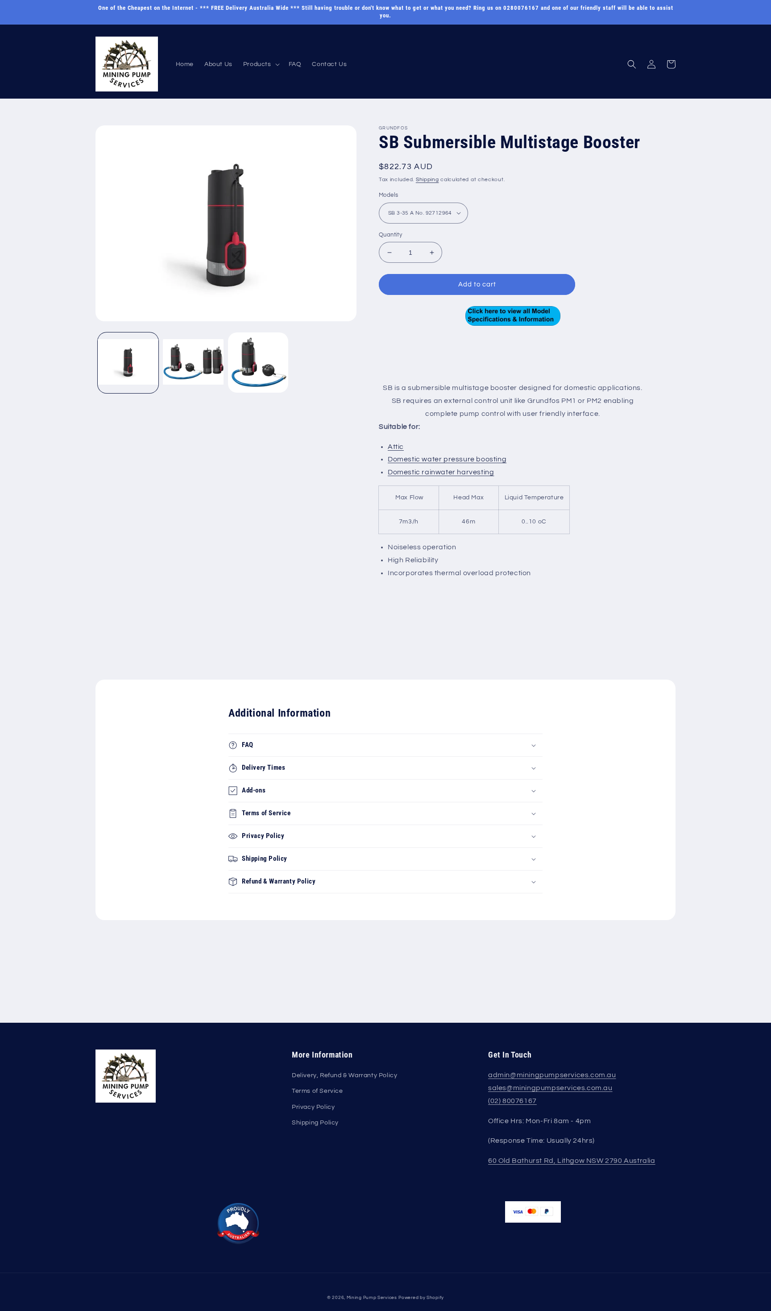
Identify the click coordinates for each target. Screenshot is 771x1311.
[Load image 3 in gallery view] (258, 362)
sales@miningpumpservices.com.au (550, 1087)
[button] (260, 64)
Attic (396, 446)
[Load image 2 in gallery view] (193, 362)
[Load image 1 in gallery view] (128, 362)
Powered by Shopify (421, 1297)
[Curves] (513, 316)
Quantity (390, 235)
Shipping (427, 180)
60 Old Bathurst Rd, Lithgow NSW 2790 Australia (571, 1160)
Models (388, 195)
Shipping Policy (315, 1123)
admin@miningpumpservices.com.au (552, 1075)
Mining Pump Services (372, 1297)
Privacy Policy (313, 1107)
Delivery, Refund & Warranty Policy (344, 1075)
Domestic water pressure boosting (447, 459)
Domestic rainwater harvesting (441, 472)
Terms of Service (317, 1091)
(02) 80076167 (512, 1100)
